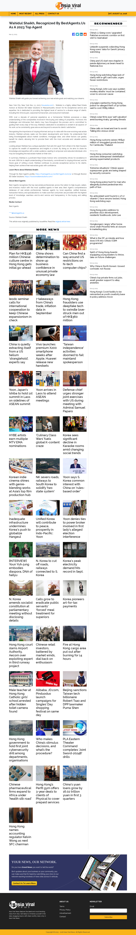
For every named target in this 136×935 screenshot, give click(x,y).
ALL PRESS (39, 14)
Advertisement (65, 913)
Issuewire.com (47, 105)
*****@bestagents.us (16, 213)
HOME (13, 14)
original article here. (62, 222)
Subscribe (108, 917)
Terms (62, 906)
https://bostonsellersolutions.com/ (39, 177)
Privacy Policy (65, 910)
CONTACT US (53, 14)
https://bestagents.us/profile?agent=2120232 (53, 174)
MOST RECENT (25, 14)
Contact (63, 917)
